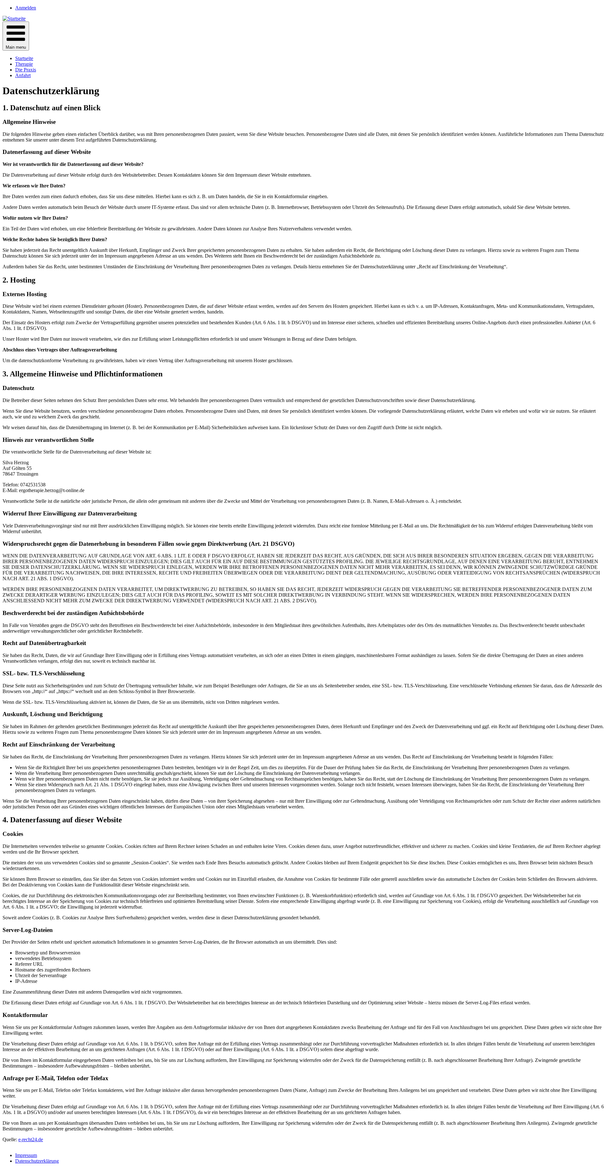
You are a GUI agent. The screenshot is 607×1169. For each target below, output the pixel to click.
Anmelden (25, 7)
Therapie (24, 64)
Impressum (26, 1155)
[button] (16, 36)
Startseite (24, 58)
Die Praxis (25, 69)
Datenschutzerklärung (37, 1161)
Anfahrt (23, 75)
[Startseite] (14, 18)
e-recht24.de (30, 1139)
